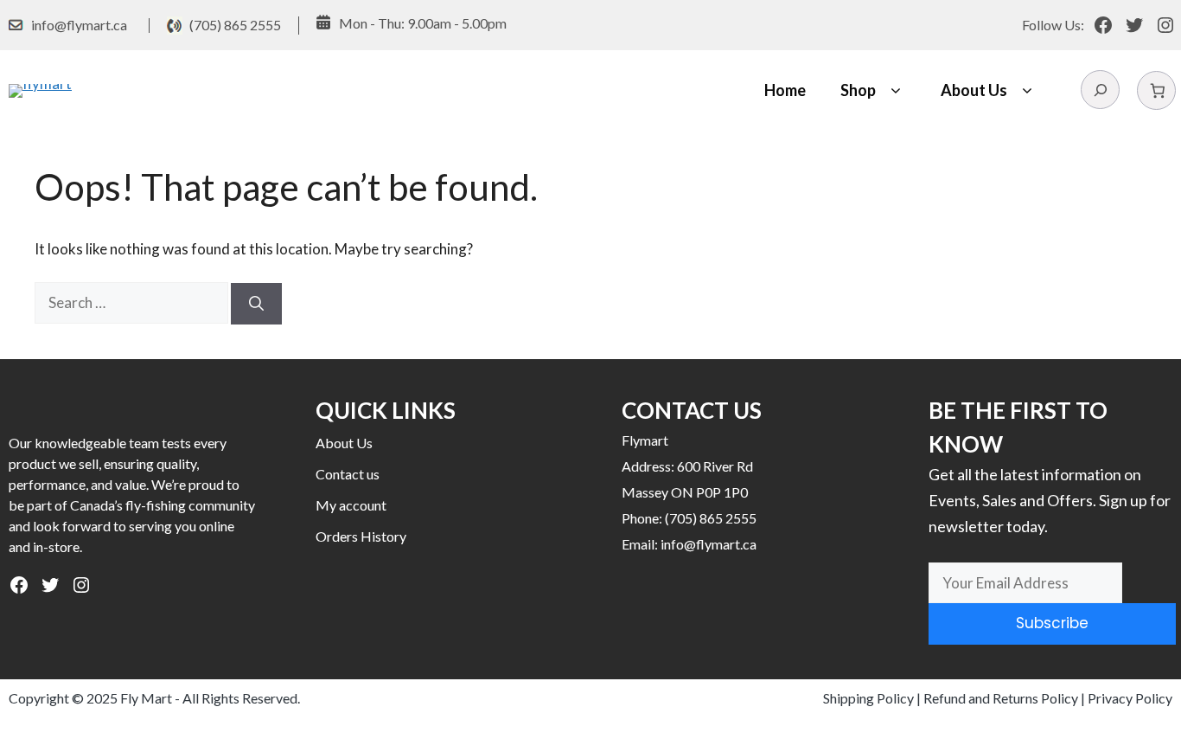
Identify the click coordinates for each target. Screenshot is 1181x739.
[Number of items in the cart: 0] (1156, 90)
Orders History (361, 536)
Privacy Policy (1130, 698)
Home (785, 90)
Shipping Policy (868, 698)
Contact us (348, 474)
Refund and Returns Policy (1000, 698)
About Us (974, 90)
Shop (858, 90)
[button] (895, 90)
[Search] (256, 304)
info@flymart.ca (79, 24)
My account (351, 505)
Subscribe (1052, 623)
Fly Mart (146, 698)
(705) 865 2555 (235, 24)
